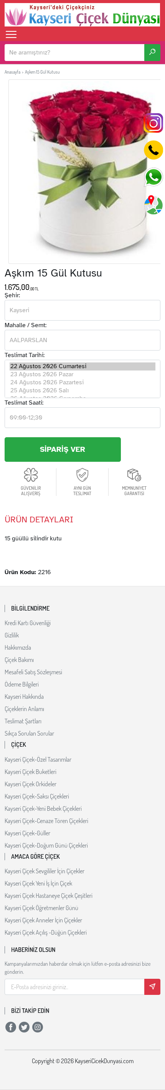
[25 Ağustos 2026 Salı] (82, 391)
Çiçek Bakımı (19, 660)
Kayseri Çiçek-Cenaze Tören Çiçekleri (46, 821)
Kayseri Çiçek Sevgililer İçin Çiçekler (44, 871)
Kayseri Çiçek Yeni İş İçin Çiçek (38, 883)
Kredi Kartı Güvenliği (28, 623)
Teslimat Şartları (23, 721)
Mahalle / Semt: (25, 325)
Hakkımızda (18, 647)
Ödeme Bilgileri (22, 684)
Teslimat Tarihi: (25, 355)
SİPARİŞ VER (62, 449)
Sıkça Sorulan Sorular (29, 733)
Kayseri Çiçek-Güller (27, 833)
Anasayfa (12, 72)
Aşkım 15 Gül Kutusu (42, 72)
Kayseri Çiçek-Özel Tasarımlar (38, 759)
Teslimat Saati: (24, 403)
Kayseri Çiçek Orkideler (30, 784)
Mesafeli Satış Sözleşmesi (33, 672)
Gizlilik (12, 635)
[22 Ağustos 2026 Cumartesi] (82, 366)
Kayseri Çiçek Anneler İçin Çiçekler (43, 920)
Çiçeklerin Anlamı (24, 709)
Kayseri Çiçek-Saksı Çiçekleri (37, 796)
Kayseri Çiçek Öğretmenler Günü (41, 908)
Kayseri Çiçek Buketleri (30, 772)
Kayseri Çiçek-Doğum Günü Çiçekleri (46, 845)
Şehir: (12, 295)
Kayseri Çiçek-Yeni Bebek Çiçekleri (43, 808)
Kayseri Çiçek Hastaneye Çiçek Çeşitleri (48, 895)
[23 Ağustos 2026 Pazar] (82, 374)
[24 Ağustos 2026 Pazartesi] (82, 383)
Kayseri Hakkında (24, 696)
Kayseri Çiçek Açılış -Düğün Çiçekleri (46, 932)
